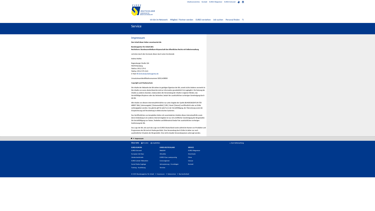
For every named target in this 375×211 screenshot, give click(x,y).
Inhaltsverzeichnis (193, 2)
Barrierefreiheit (184, 174)
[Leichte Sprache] (243, 2)
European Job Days (137, 154)
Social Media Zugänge (138, 164)
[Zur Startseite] (143, 10)
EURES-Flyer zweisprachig (168, 157)
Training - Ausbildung (138, 168)
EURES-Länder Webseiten (139, 161)
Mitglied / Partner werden (181, 20)
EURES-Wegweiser (215, 2)
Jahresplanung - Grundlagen (169, 164)
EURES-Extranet (230, 2)
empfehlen (156, 143)
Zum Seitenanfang (237, 143)
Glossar (190, 161)
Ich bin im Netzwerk (159, 20)
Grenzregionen (165, 161)
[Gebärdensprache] (239, 2)
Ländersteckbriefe (137, 157)
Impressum (139, 139)
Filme (190, 157)
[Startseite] (131, 138)
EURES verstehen (203, 20)
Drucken (145, 143)
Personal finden (233, 20)
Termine (162, 168)
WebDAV (163, 150)
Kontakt (204, 2)
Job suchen (218, 20)
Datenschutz (172, 174)
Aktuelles (163, 154)
